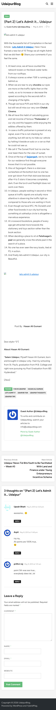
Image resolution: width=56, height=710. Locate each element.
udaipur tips (10, 396)
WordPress (18, 706)
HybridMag (32, 706)
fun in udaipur (20, 389)
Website (8, 671)
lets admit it (10, 393)
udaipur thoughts (38, 393)
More (7, 16)
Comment (10, 611)
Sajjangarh (32, 156)
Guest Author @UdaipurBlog (18, 27)
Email (8, 658)
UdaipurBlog (11, 4)
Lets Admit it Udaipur (23, 47)
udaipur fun (23, 393)
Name (7, 646)
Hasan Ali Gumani (35, 389)
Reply (17, 521)
